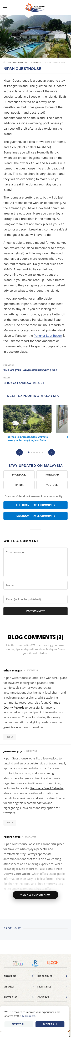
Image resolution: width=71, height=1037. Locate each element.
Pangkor (36, 62)
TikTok (19, 485)
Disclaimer (45, 976)
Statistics (44, 986)
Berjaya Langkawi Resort (23, 383)
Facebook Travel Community (35, 515)
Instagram (52, 474)
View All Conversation (35, 895)
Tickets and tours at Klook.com (53, 963)
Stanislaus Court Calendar (46, 788)
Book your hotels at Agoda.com (18, 963)
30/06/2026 (32, 670)
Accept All (50, 1024)
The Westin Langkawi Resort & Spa (30, 370)
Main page (4, 63)
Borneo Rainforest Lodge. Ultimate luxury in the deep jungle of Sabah (27, 438)
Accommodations (17, 62)
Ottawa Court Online (17, 874)
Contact (43, 997)
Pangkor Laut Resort (48, 335)
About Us (10, 976)
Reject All (19, 1024)
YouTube (52, 485)
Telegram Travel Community (35, 505)
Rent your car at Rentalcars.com (35, 963)
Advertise (10, 997)
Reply (10, 737)
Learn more (28, 1016)
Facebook (19, 474)
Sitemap (9, 986)
